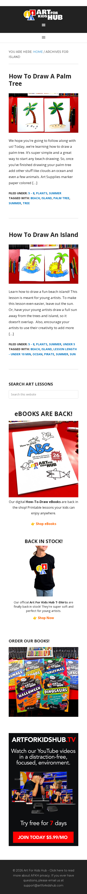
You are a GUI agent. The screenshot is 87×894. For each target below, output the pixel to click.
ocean (37, 354)
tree (26, 203)
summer (15, 203)
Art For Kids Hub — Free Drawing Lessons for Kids (43, 15)
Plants (41, 193)
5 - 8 (31, 193)
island (46, 198)
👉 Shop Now (43, 618)
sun (73, 354)
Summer (55, 193)
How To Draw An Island (43, 234)
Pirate (49, 354)
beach (35, 198)
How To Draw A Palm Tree (40, 80)
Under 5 (69, 344)
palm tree (61, 198)
